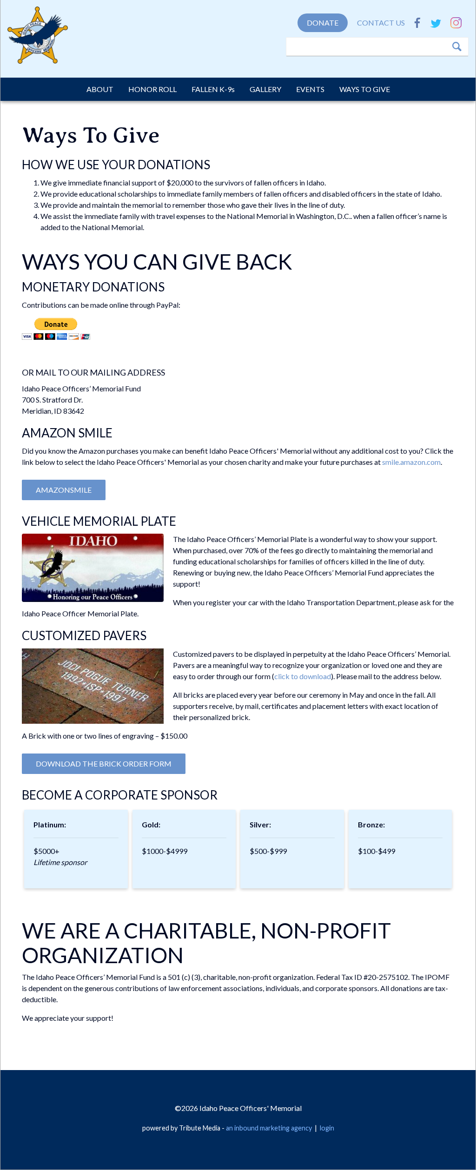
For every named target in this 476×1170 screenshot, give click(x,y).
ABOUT (99, 89)
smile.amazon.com (411, 461)
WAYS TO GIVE (364, 89)
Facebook (417, 22)
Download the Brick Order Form (104, 763)
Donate (322, 22)
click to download (302, 676)
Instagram (456, 22)
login (327, 1128)
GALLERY (265, 89)
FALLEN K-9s (213, 89)
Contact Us (381, 22)
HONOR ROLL (152, 89)
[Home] (37, 37)
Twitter (435, 22)
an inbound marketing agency (269, 1128)
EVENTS (310, 89)
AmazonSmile (64, 489)
